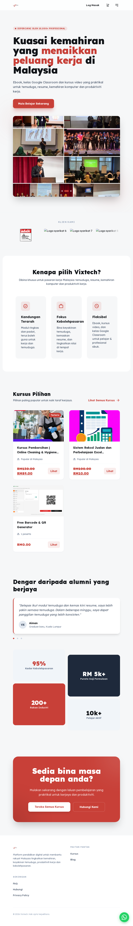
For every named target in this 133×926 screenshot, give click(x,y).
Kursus (74, 853)
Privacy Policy (21, 895)
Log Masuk (92, 5)
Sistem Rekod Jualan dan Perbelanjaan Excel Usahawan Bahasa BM (92, 452)
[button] (62, 191)
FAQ (15, 883)
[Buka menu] (117, 5)
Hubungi (18, 889)
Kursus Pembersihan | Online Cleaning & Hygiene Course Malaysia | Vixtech (37, 452)
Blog (73, 859)
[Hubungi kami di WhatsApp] (124, 917)
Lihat (53, 471)
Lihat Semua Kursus (104, 400)
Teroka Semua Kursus (49, 806)
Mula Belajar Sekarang (33, 103)
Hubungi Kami (89, 807)
